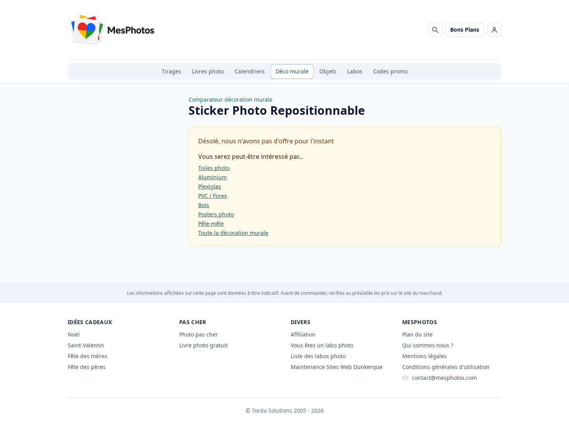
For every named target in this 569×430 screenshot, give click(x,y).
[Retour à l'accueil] (112, 30)
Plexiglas (209, 186)
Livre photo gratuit (203, 345)
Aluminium (212, 177)
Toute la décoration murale (233, 232)
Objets (327, 71)
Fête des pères (87, 367)
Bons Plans (464, 29)
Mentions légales (424, 356)
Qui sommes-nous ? (427, 345)
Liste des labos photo (318, 356)
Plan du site (417, 334)
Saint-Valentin (86, 345)
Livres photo (208, 71)
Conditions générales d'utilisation (446, 367)
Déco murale (292, 71)
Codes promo (390, 71)
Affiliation (303, 334)
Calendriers (250, 71)
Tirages (171, 71)
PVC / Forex (212, 195)
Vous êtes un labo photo (322, 345)
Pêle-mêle (211, 223)
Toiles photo (214, 168)
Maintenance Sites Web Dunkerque (336, 367)
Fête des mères (87, 356)
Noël (74, 334)
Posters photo (216, 214)
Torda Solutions (272, 410)
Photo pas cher (198, 334)
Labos (354, 71)
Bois (203, 205)
